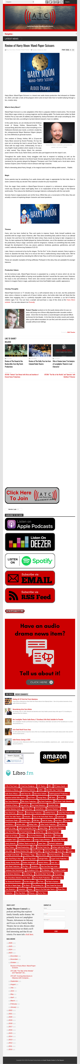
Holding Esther (33, 824)
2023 (11, 953)
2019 (11, 1020)
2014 (11, 1036)
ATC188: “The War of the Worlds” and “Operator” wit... (22, 972)
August (13, 984)
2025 (11, 946)
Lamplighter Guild (10, 839)
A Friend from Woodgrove (27, 786)
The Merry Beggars (29, 881)
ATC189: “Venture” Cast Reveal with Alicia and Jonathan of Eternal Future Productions (21, 375)
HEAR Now (36, 820)
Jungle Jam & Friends (11, 835)
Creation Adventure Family (12, 809)
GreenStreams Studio (11, 820)
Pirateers (70, 851)
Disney (63, 809)
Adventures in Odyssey (11, 790)
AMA (49, 786)
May (12, 994)
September (15, 981)
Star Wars (25, 866)
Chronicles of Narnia (11, 805)
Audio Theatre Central (49, 1060)
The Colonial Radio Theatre (43, 874)
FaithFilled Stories (50, 813)
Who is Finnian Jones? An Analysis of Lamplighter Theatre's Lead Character (64, 364)
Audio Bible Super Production (54, 790)
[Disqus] (40, 406)
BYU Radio (61, 797)
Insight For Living (10, 828)
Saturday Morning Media (12, 862)
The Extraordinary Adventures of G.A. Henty (17, 878)
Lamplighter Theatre (24, 839)
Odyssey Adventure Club (22, 851)
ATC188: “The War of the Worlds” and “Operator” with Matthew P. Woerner (59, 375)
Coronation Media (53, 805)
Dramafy (32, 302)
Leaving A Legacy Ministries (42, 839)
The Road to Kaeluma (52, 881)
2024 (11, 949)
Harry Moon (12, 50)
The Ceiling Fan (28, 874)
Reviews (18, 50)
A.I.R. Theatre (41, 786)
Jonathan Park (39, 832)
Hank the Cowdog (47, 820)
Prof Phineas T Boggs (28, 855)
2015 (11, 1033)
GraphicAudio (60, 816)
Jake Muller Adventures (57, 828)
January (14, 1007)
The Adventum (46, 870)
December (14, 956)
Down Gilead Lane (10, 813)
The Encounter (58, 874)
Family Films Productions (65, 813)
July (12, 987)
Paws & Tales (60, 851)
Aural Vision (31, 797)
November (14, 959)
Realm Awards (42, 855)
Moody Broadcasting (23, 847)
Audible (40, 790)
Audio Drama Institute (40, 793)
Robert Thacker (25, 50)
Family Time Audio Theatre (13, 816)
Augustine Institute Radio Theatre (15, 797)
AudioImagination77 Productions (58, 793)
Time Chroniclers (10, 889)
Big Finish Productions (45, 801)
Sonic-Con (54, 862)
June (12, 991)
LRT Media (58, 835)
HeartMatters (9, 824)
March (13, 1001)
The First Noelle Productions (42, 878)
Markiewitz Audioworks (55, 843)
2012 (11, 1043)
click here (29, 934)
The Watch (27, 885)
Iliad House (62, 824)
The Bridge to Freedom (59, 870)
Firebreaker (27, 816)
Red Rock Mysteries (54, 855)
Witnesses (32, 893)
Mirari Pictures (9, 847)
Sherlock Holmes (43, 862)
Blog (7, 50)
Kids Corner (48, 835)
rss (61, 2)
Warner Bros (61, 889)
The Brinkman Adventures (12, 874)
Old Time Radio (36, 851)
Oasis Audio (8, 851)
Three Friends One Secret (53, 885)
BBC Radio (52, 797)
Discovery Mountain (52, 809)
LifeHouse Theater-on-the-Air (26, 843)
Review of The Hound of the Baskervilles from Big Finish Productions (14, 364)
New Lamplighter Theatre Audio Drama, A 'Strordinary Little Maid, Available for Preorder (38, 719)
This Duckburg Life (38, 885)
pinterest (57, 2)
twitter (50, 2)
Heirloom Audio (20, 824)
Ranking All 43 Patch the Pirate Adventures (25, 699)
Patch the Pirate (49, 851)
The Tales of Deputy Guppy (12, 885)
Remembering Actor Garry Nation (22, 709)
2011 (10, 1046)
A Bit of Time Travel (11, 786)
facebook (46, 2)
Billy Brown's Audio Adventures (63, 801)
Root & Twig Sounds (30, 858)
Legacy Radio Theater (59, 839)
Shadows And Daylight (29, 862)
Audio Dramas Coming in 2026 (21, 739)
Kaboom (23, 835)
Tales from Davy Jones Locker (49, 866)
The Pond (40, 881)
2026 (11, 943)
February (14, 1004)
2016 (11, 1030)
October (13, 962)
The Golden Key (57, 878)
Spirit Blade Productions (12, 866)
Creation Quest (28, 809)
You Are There (42, 893)
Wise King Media (20, 893)
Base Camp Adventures (11, 801)
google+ (54, 2)
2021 (11, 1014)
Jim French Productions (25, 832)
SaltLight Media (43, 858)
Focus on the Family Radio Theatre (43, 816)
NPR (33, 847)
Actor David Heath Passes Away (22, 729)
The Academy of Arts (32, 870)
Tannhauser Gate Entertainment (14, 870)
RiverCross (66, 855)
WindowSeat (8, 893)
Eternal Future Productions (34, 813)
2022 (11, 1010)
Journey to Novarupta (53, 832)
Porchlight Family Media (12, 855)
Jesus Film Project (10, 832)
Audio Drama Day (26, 793)
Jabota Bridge (43, 828)
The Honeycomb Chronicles (13, 881)
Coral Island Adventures (38, 805)
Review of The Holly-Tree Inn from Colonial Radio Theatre (40, 362)
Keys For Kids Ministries (35, 835)
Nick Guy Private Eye (43, 847)
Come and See (24, 805)
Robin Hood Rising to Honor (13, 858)
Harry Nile (67, 820)
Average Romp (42, 797)
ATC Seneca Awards (59, 786)
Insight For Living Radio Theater (27, 828)
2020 (11, 1017)
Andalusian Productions (28, 790)
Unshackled (21, 889)
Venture (30, 889)
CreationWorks (39, 809)
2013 (11, 1039)
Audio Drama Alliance (11, 793)
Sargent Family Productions (59, 858)
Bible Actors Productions (29, 801)
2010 (11, 1049)
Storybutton (34, 866)
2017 (11, 1026)
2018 (11, 1023)
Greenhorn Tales (25, 820)
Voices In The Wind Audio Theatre (45, 889)
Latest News (11, 39)
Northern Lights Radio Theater (60, 847)
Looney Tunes (42, 843)
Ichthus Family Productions (48, 824)
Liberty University (10, 843)
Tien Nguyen (60, 1060)
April (12, 997)
